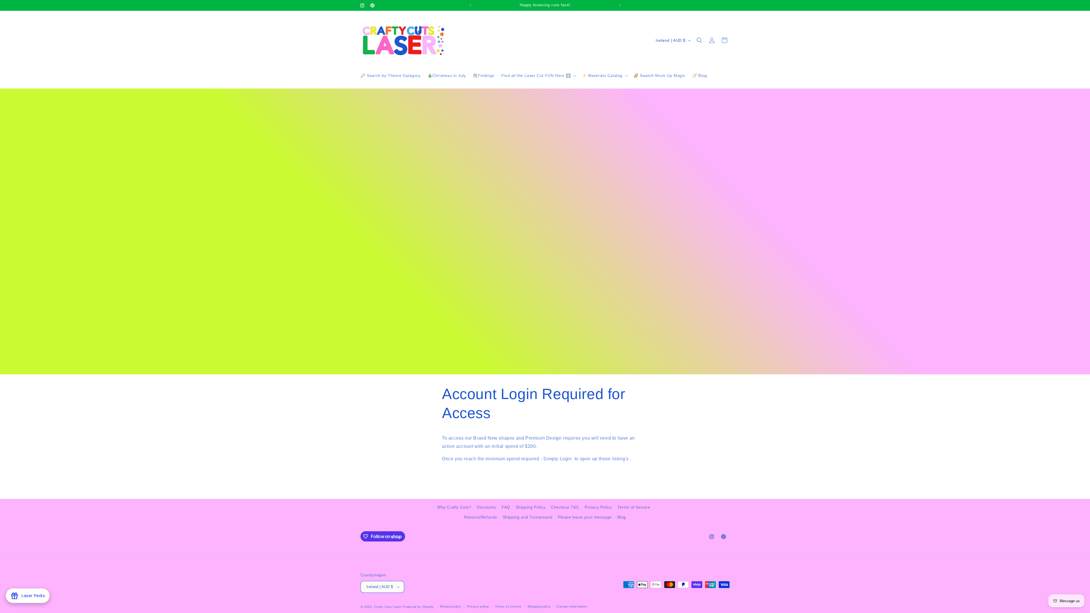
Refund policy (450, 606)
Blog (621, 517)
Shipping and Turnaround (527, 517)
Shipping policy (539, 606)
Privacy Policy (598, 507)
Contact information (572, 606)
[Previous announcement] (470, 5)
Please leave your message (585, 517)
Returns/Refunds (480, 517)
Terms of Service (633, 507)
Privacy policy (478, 606)
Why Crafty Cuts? (454, 507)
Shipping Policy (531, 507)
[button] (538, 75)
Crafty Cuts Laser (388, 606)
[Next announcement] (620, 5)
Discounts (486, 507)
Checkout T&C (565, 507)
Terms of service (508, 606)
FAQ (506, 507)
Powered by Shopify (418, 606)
